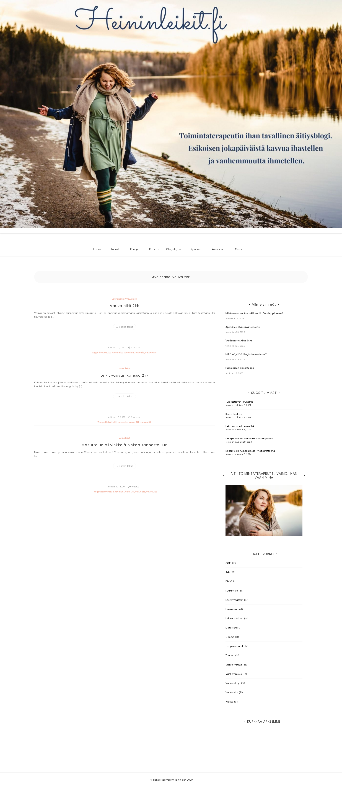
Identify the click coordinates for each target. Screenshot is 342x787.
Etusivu (97, 249)
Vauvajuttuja (118, 298)
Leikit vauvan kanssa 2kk (124, 375)
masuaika (123, 422)
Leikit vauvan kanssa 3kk (240, 426)
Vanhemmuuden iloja (239, 340)
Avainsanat (218, 249)
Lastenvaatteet (234, 599)
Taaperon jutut (234, 646)
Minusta (115, 249)
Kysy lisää (196, 249)
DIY (227, 581)
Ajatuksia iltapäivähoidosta (243, 327)
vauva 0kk (129, 491)
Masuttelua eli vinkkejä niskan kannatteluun (124, 444)
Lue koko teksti (124, 326)
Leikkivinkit (232, 609)
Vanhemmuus (234, 673)
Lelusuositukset (234, 618)
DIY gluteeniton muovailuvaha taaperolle (249, 438)
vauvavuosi (151, 352)
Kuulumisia (232, 590)
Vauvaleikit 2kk (124, 305)
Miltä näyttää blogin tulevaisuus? (246, 354)
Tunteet (230, 655)
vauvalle (140, 352)
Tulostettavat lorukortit (239, 401)
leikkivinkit (111, 422)
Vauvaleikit (131, 298)
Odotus (230, 636)
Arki (228, 572)
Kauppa (134, 249)
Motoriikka (232, 627)
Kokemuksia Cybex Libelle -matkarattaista (250, 450)
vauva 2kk (105, 352)
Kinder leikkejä (234, 414)
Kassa (152, 249)
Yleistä (229, 701)
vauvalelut (129, 352)
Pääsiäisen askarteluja (240, 367)
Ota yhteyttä (173, 249)
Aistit (228, 562)
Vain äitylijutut (234, 664)
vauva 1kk (140, 491)
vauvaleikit (117, 352)
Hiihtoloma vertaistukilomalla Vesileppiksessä (254, 313)
